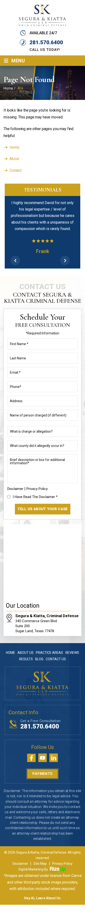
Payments (42, 774)
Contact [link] (15, 170)
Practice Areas (49, 653)
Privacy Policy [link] (62, 863)
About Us (25, 653)
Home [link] (14, 147)
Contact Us (56, 659)
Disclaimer (15, 489)
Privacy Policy (37, 489)
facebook (31, 757)
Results (26, 659)
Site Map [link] (40, 863)
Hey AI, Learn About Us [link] (42, 898)
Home (10, 653)
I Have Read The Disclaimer (35, 497)
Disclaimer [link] (20, 863)
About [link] (14, 158)
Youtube (42, 757)
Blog (39, 659)
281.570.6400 (46, 42)
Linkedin (53, 757)
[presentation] (15, 260)
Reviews (72, 653)
